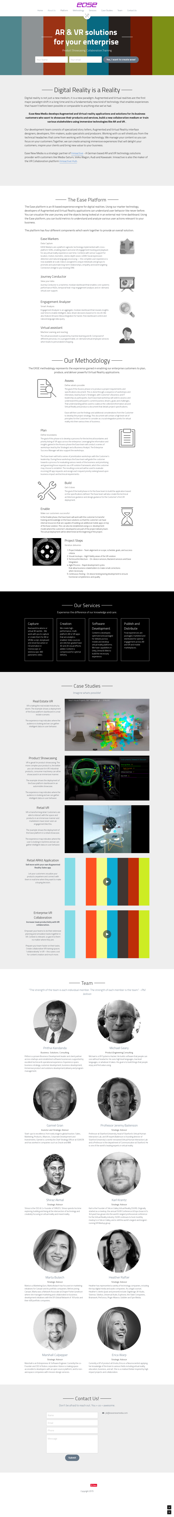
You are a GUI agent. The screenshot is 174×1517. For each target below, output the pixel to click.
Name (51, 1415)
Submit (72, 1457)
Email (50, 1422)
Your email (76, 59)
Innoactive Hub (68, 161)
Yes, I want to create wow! (121, 59)
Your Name (42, 59)
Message (52, 1438)
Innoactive (77, 153)
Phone (51, 1430)
